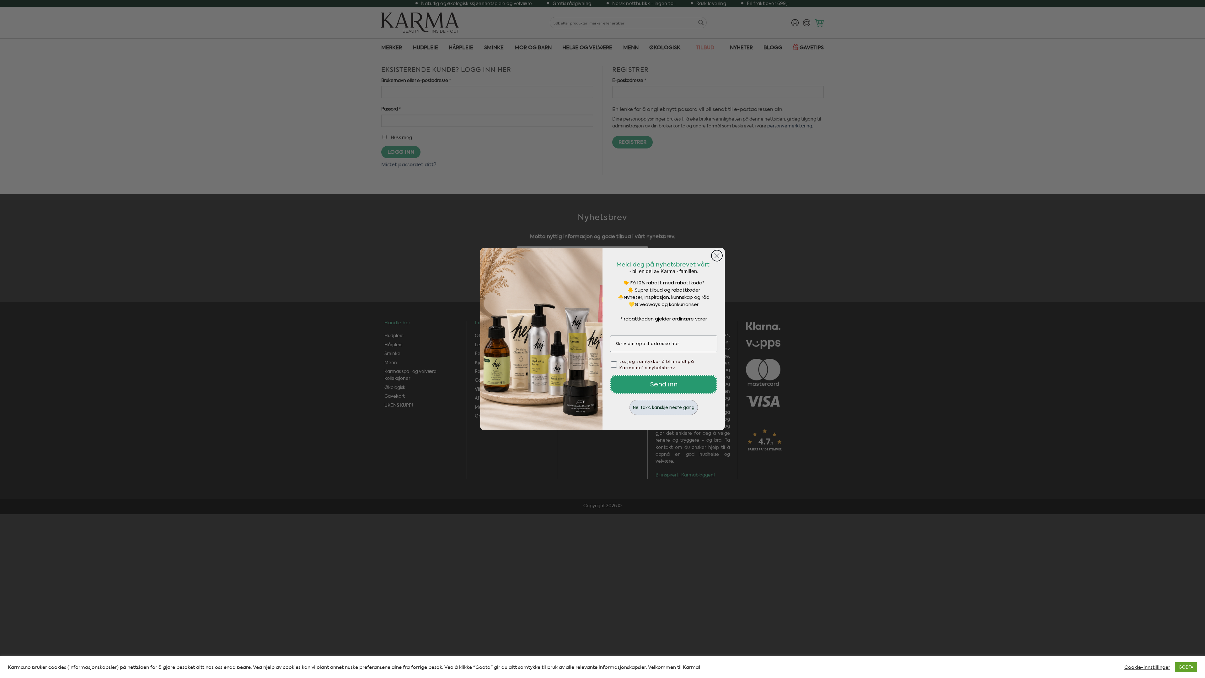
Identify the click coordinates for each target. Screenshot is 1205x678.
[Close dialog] (716, 255)
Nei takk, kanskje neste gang (663, 407)
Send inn (663, 384)
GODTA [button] (1186, 667)
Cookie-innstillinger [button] (1147, 667)
